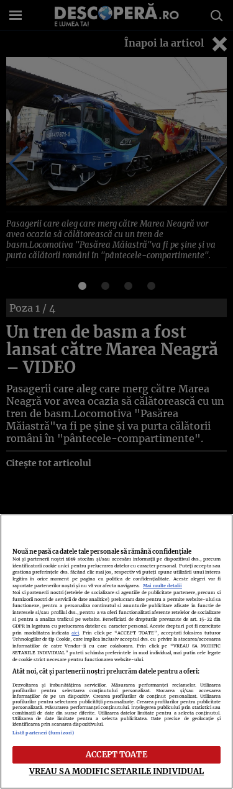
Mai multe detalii (162, 585)
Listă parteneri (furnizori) (43, 733)
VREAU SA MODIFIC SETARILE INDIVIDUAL (116, 771)
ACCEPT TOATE (116, 754)
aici (75, 633)
